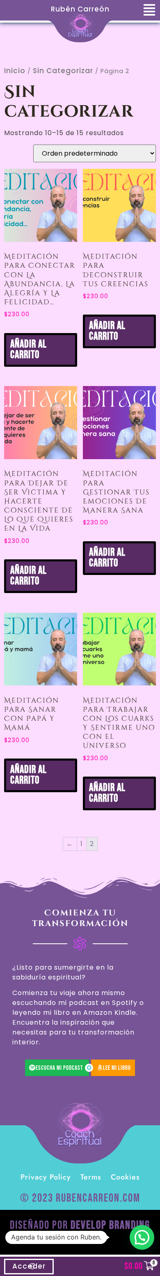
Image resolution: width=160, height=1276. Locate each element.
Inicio (14, 71)
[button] (142, 1237)
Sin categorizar (63, 71)
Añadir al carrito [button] (28, 349)
